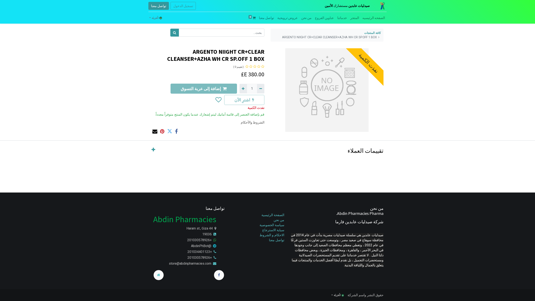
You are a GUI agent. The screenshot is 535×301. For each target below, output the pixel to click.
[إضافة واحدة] (243, 88)
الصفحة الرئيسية (272, 215)
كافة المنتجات (372, 33)
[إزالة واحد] (260, 88)
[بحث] (174, 33)
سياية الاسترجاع (273, 230)
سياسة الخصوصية (271, 225)
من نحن (279, 220)
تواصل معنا (158, 6)
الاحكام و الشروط (272, 235)
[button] (218, 100)
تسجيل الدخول (183, 6)
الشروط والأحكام (252, 122)
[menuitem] (374, 18)
